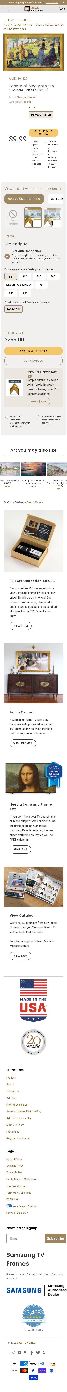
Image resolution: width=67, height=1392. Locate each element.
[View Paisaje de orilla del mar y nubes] (33, 469)
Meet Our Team (15, 1124)
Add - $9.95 (38, 401)
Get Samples (33, 360)
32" (11, 276)
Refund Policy (14, 1159)
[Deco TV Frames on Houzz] (44, 1353)
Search (10, 1084)
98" (25, 293)
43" (25, 276)
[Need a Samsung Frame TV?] (33, 777)
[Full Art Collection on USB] (33, 541)
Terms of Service (16, 1186)
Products (11, 1077)
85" (11, 293)
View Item (20, 626)
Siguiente (23, 20)
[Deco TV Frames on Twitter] (38, 1353)
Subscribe (55, 1238)
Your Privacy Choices (24, 1206)
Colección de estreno (24, 198)
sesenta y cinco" (19, 285)
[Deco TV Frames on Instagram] (13, 1353)
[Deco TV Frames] (33, 9)
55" (53, 276)
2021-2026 (14, 309)
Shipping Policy (14, 1165)
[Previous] (7, 217)
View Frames (22, 743)
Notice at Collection (17, 1212)
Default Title (41, 114)
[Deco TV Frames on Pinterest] (25, 1353)
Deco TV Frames (26, 1342)
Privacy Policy (14, 1172)
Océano (26, 102)
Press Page (12, 1131)
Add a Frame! (21, 712)
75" (41, 285)
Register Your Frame (18, 1138)
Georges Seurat (26, 97)
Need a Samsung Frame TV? (31, 806)
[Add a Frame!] (33, 673)
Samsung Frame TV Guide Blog (23, 1111)
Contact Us (12, 1091)
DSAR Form (12, 1199)
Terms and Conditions (18, 1192)
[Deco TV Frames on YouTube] (19, 1353)
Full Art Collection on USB (32, 581)
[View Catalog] (33, 887)
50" (39, 276)
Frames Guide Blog (17, 1104)
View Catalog (22, 915)
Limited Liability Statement (21, 1179)
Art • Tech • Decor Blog (19, 1118)
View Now (20, 955)
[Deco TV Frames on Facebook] (32, 1353)
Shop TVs (20, 849)
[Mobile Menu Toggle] (10, 9)
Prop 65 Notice (35, 502)
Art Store (11, 1098)
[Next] (59, 217)
